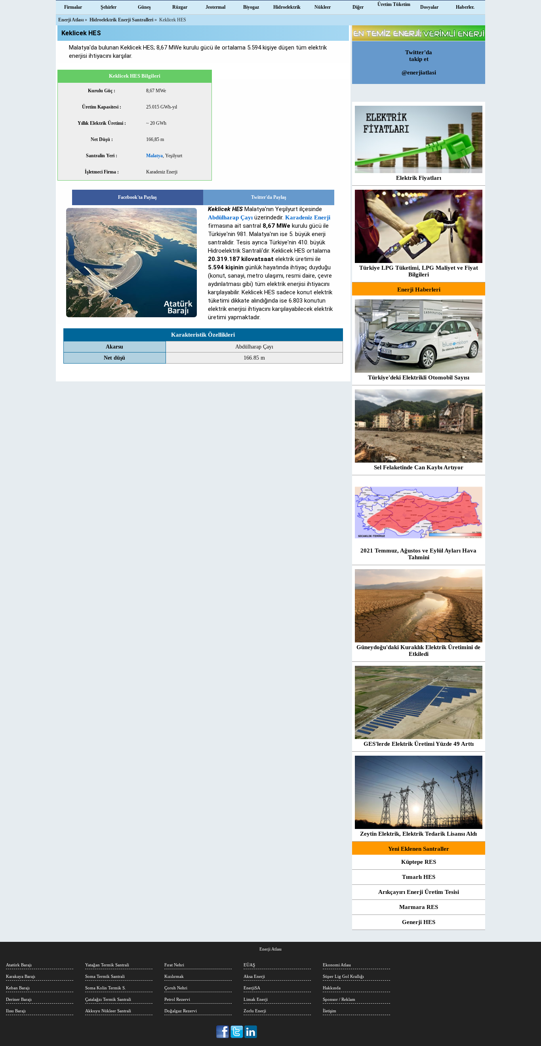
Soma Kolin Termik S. (105, 987)
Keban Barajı (18, 987)
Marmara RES (418, 907)
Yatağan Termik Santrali (107, 964)
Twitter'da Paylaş (268, 197)
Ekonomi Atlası (337, 964)
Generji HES (418, 922)
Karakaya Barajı (20, 976)
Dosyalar (429, 7)
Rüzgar (179, 7)
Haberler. (465, 7)
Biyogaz (251, 7)
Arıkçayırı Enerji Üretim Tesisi (418, 892)
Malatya (154, 155)
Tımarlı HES (418, 877)
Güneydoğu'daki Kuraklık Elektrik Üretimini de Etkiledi (418, 650)
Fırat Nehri (174, 964)
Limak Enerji (256, 999)
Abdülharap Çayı (230, 217)
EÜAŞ (249, 964)
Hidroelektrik (287, 7)
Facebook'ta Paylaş (137, 197)
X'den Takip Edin (237, 1031)
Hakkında (332, 987)
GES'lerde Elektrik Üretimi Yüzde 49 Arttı (419, 744)
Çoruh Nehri (175, 987)
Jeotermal (215, 7)
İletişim (329, 1010)
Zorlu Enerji (255, 1010)
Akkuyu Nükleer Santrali (108, 1010)
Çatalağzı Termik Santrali (108, 999)
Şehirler (108, 7)
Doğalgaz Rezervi (180, 1010)
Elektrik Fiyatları (418, 178)
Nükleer (322, 7)
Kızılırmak (174, 976)
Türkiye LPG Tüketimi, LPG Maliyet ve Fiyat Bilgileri (418, 271)
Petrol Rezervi (177, 999)
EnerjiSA (252, 987)
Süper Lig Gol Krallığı (343, 976)
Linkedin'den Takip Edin (251, 1031)
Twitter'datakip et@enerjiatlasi (419, 62)
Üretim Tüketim (393, 4)
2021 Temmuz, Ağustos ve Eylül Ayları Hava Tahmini (418, 553)
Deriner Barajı (19, 999)
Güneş (144, 7)
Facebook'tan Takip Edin (223, 1031)
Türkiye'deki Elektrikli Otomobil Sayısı (418, 377)
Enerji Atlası (270, 949)
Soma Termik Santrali (105, 976)
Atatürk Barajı (19, 964)
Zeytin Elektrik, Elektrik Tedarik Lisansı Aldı (418, 834)
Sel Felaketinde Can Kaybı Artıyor (418, 467)
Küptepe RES (418, 862)
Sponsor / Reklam (339, 999)
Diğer (358, 7)
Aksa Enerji (254, 976)
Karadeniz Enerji (307, 217)
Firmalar (73, 7)
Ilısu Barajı (16, 1010)
